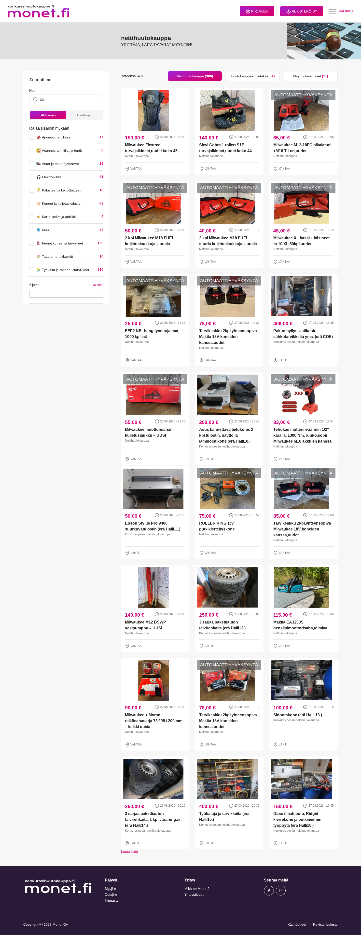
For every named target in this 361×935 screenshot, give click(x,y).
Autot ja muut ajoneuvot (60, 164)
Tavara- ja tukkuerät (57, 256)
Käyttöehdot (297, 924)
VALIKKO (346, 11)
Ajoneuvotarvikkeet (56, 137)
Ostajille (111, 894)
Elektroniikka (52, 177)
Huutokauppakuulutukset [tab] (253, 76)
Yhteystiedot (194, 894)
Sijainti (34, 285)
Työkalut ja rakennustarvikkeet (65, 270)
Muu (45, 230)
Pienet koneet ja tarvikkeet (62, 243)
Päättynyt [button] (84, 115)
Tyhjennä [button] (97, 285)
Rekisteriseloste (325, 924)
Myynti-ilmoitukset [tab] (310, 76)
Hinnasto (112, 900)
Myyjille (110, 889)
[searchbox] (32, 293)
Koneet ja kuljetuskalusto (61, 203)
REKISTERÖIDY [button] (304, 11)
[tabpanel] (229, 467)
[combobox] (66, 294)
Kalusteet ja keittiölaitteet (61, 190)
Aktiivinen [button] (48, 115)
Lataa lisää (129, 852)
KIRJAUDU (259, 11)
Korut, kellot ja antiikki (59, 217)
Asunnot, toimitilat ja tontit (62, 150)
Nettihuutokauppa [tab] (194, 76)
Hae (32, 91)
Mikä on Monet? (196, 889)
